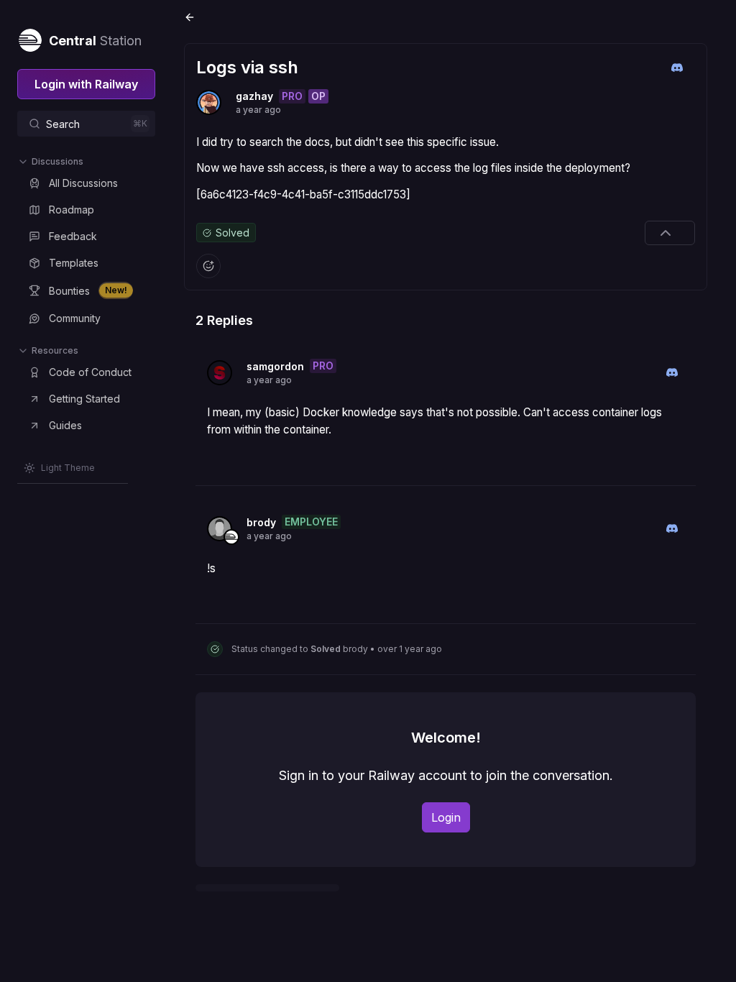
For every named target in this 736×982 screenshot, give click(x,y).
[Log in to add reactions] (208, 266)
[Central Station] (29, 37)
